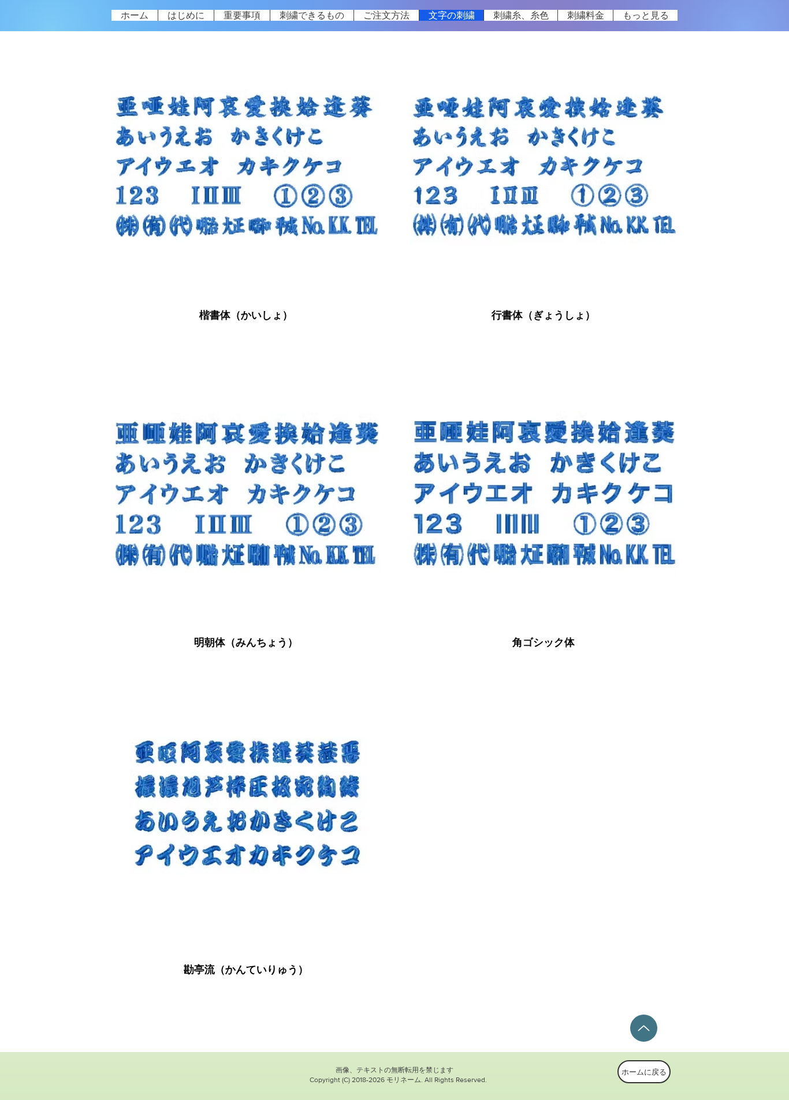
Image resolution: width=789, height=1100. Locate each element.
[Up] (643, 1028)
